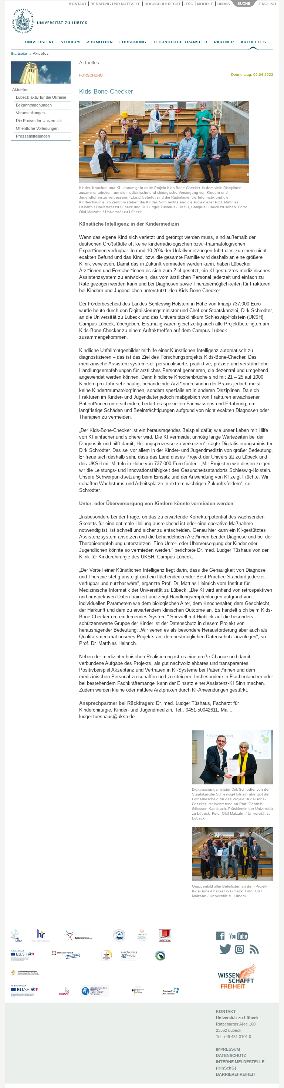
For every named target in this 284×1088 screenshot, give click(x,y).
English (268, 4)
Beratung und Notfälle (116, 4)
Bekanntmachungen (34, 105)
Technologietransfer (180, 42)
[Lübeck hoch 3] (64, 991)
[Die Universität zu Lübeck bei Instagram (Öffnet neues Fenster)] (238, 954)
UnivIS (223, 4)
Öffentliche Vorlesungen (37, 128)
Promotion (100, 42)
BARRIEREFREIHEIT (236, 1074)
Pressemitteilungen (33, 136)
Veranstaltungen (30, 113)
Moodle (205, 4)
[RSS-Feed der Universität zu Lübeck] (253, 954)
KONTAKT (226, 1011)
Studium (70, 42)
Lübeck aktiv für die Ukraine (41, 97)
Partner (224, 42)
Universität (39, 42)
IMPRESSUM (228, 1049)
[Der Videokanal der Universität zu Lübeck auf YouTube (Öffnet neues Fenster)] (237, 941)
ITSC (189, 4)
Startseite (19, 53)
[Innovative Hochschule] (170, 991)
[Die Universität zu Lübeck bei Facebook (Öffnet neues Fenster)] (220, 941)
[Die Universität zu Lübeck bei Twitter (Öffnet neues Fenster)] (223, 954)
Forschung (132, 42)
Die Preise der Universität (39, 120)
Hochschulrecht (162, 4)
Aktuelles (253, 42)
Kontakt (78, 4)
